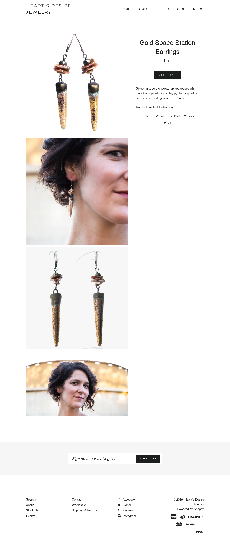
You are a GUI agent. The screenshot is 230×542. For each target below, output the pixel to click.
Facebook (128, 499)
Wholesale (79, 504)
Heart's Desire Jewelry (48, 9)
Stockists (32, 510)
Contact (77, 499)
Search (31, 499)
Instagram (129, 515)
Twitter (126, 504)
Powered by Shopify (190, 508)
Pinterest (127, 510)
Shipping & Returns (85, 510)
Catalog (144, 9)
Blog (166, 9)
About (181, 9)
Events (30, 515)
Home (125, 9)
